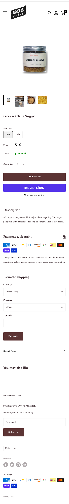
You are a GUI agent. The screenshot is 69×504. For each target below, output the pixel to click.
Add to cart (34, 176)
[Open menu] (5, 12)
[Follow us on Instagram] (18, 464)
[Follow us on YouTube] (24, 464)
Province (7, 300)
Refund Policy (9, 351)
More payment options (34, 195)
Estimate (13, 336)
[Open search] (49, 13)
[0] (63, 13)
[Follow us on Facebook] (5, 464)
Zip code (7, 315)
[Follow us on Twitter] (12, 464)
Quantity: (8, 164)
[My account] (56, 13)
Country (7, 284)
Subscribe (13, 432)
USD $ (7, 448)
